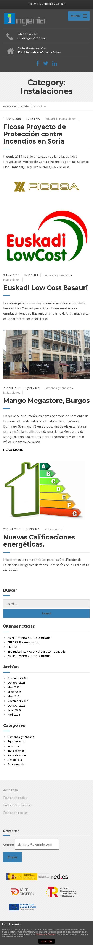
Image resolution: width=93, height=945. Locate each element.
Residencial (15, 760)
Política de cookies (15, 813)
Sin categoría (16, 764)
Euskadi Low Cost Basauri (45, 288)
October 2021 (16, 683)
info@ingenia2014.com (31, 38)
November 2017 (18, 701)
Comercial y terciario (56, 275)
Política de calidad (15, 798)
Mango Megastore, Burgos (46, 401)
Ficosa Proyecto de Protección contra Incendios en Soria (34, 134)
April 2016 (14, 715)
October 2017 (16, 705)
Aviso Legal (10, 790)
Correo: (8, 845)
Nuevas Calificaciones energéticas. (39, 540)
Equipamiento (16, 741)
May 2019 (13, 696)
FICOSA (12, 647)
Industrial (51, 119)
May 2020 (13, 687)
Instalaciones (67, 119)
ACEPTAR (46, 941)
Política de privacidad (17, 805)
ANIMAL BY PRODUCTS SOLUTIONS (29, 638)
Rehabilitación (17, 755)
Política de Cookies (46, 934)
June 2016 (14, 710)
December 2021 (18, 678)
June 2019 (14, 692)
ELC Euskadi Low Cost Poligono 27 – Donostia (36, 651)
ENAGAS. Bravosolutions (23, 642)
